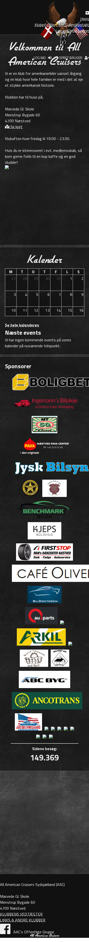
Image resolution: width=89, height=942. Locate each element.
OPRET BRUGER (72, 57)
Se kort (15, 127)
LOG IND (41, 57)
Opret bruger (78, 31)
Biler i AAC (56, 25)
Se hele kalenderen (22, 325)
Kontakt (82, 25)
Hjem (84, 19)
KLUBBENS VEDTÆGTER (21, 914)
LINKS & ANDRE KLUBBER (22, 920)
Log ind (62, 31)
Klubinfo (41, 25)
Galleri (70, 25)
